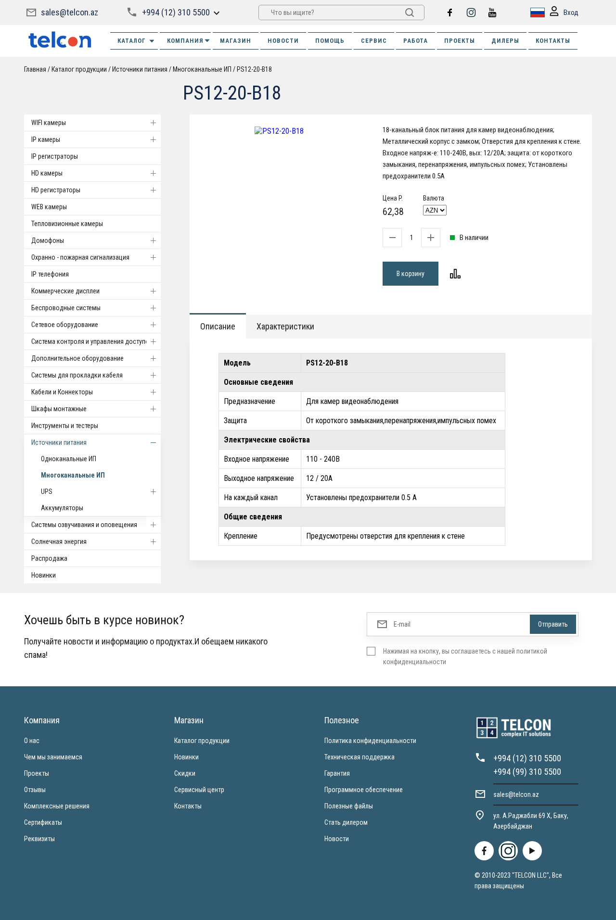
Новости (336, 839)
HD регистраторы (55, 190)
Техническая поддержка (359, 757)
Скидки (184, 773)
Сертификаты (43, 822)
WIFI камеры (48, 122)
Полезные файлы (348, 806)
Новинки (43, 575)
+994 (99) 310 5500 (527, 772)
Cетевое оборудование (64, 324)
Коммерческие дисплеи (65, 291)
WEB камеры (49, 207)
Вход (571, 12)
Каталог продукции (202, 740)
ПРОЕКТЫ (459, 40)
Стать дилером (346, 822)
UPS (46, 491)
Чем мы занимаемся (53, 757)
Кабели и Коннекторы (62, 392)
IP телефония (50, 274)
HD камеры (47, 173)
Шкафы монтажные (59, 409)
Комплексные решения (57, 806)
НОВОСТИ (283, 40)
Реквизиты (39, 839)
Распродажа (49, 558)
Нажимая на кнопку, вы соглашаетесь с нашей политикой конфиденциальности (465, 656)
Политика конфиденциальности (370, 740)
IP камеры (45, 139)
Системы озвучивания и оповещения (84, 525)
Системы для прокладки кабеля (77, 375)
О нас (31, 740)
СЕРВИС (374, 40)
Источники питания (59, 442)
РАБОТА (415, 40)
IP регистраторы (54, 156)
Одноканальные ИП (68, 459)
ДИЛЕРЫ (505, 40)
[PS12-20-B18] (279, 131)
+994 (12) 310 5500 (176, 12)
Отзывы (35, 790)
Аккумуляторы (62, 508)
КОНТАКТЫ (553, 40)
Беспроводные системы (66, 308)
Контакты (188, 806)
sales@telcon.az (69, 12)
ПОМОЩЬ (330, 40)
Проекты (36, 773)
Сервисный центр (199, 790)
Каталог (131, 40)
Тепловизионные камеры (67, 223)
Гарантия (337, 773)
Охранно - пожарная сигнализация (80, 257)
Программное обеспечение (363, 790)
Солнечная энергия (59, 541)
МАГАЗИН (235, 40)
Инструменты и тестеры (64, 425)
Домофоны (47, 240)
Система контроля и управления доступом (92, 341)
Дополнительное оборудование (77, 358)
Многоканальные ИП (73, 475)
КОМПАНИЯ (185, 40)
